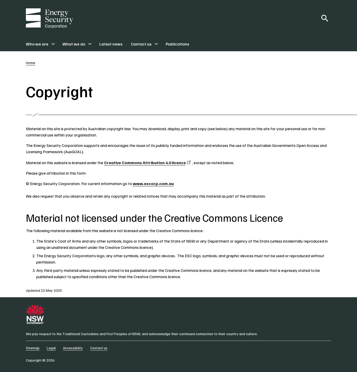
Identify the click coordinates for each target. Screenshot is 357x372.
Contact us (98, 348)
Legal (51, 348)
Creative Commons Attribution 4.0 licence (145, 162)
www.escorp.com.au (153, 183)
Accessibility (73, 348)
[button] (40, 44)
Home (30, 62)
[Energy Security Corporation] (49, 18)
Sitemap (32, 348)
